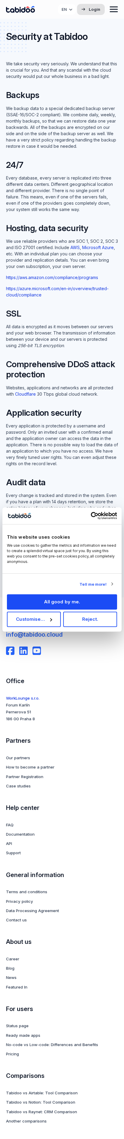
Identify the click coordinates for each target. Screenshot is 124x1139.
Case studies (18, 786)
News (11, 977)
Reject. (90, 619)
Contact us (16, 919)
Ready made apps (23, 1035)
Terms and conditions (26, 891)
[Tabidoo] (20, 9)
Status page (17, 1025)
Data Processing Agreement (32, 910)
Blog (10, 968)
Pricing (12, 1053)
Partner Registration (24, 776)
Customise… (30, 619)
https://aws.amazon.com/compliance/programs (52, 277)
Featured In (16, 987)
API (9, 843)
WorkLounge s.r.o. (22, 698)
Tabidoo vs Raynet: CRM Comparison (41, 1111)
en (64, 9)
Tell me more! (92, 583)
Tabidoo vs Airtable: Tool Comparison (42, 1092)
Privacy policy (19, 901)
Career (12, 958)
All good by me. (62, 602)
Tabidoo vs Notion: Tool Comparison (40, 1102)
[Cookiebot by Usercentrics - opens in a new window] (90, 516)
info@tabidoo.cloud (34, 634)
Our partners (18, 757)
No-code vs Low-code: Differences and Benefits (52, 1044)
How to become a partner (30, 767)
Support (13, 852)
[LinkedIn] (23, 651)
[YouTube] (37, 651)
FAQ (10, 824)
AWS (75, 247)
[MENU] (114, 9)
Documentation (20, 834)
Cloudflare (25, 394)
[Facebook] (10, 651)
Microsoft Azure (98, 247)
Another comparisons (26, 1121)
